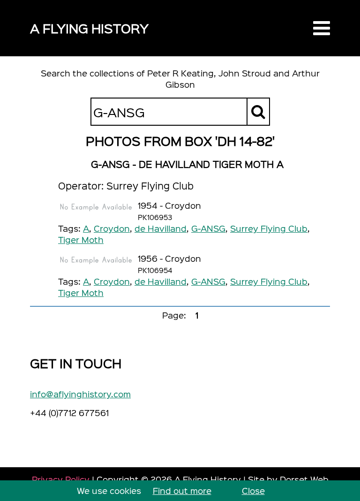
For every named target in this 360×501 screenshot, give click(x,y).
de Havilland (161, 228)
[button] (321, 28)
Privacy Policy (61, 479)
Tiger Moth (81, 239)
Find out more (182, 490)
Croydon (112, 228)
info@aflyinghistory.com (80, 394)
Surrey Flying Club (269, 228)
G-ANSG (208, 228)
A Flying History (89, 28)
